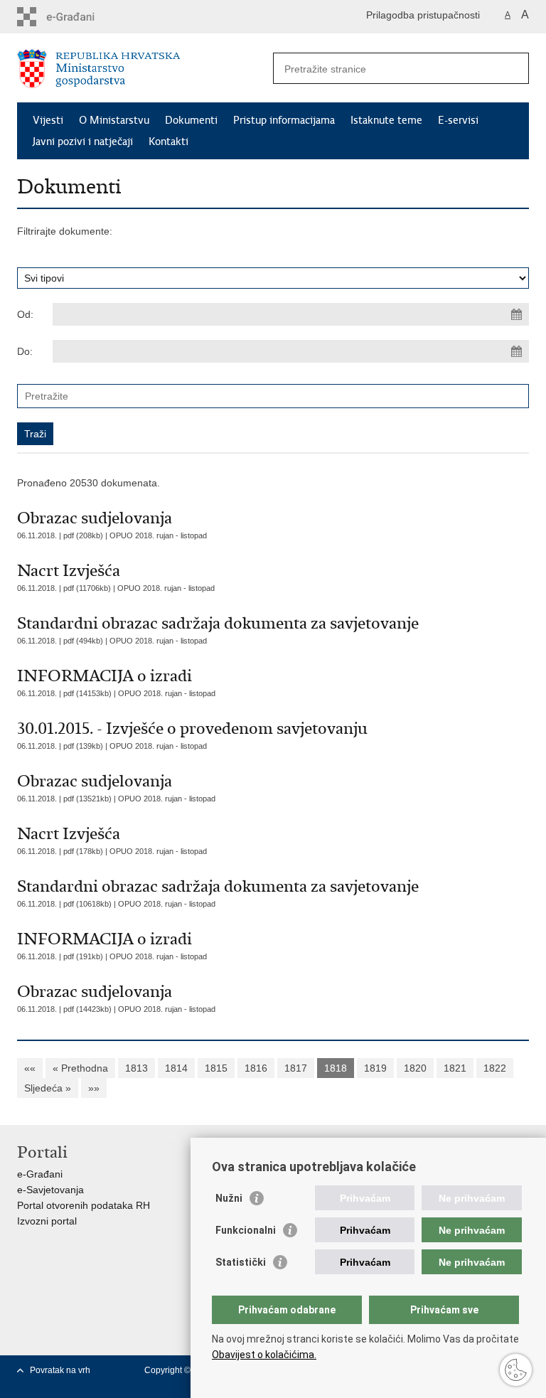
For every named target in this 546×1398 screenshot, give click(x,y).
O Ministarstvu (114, 120)
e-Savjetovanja (50, 1189)
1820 (415, 1068)
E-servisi (458, 120)
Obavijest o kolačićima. (264, 1354)
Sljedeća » (47, 1088)
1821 (455, 1068)
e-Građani (40, 1174)
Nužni (228, 1198)
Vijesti (48, 120)
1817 (295, 1068)
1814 (176, 1068)
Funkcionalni (245, 1230)
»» (94, 1088)
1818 (335, 1068)
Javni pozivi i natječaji (83, 141)
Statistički (240, 1262)
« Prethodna (80, 1068)
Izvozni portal (47, 1221)
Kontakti (168, 141)
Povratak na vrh (60, 1370)
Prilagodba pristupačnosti (423, 15)
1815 (216, 1068)
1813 (136, 1068)
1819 (375, 1068)
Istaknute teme (386, 120)
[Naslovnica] (145, 68)
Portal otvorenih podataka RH (83, 1205)
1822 (494, 1068)
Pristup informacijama (284, 120)
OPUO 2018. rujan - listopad (158, 535)
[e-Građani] (78, 16)
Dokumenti (191, 120)
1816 (256, 1068)
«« (30, 1068)
